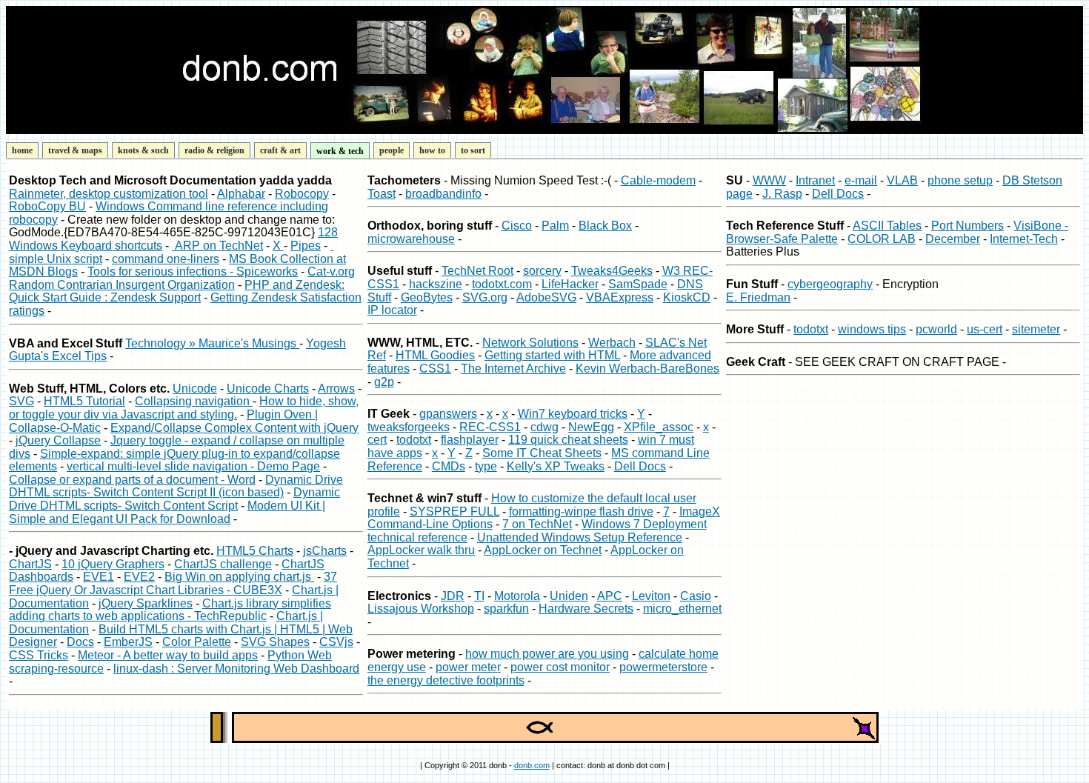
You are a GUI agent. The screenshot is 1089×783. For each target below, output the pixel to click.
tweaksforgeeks (408, 427)
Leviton (651, 596)
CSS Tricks (38, 655)
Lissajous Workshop (420, 608)
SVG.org (484, 297)
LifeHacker (570, 284)
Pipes (305, 245)
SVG (21, 401)
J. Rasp (782, 193)
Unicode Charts (268, 388)
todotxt (413, 439)
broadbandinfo (443, 193)
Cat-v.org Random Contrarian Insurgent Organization (182, 278)
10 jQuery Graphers (112, 564)
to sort (473, 150)
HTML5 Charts (254, 550)
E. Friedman (758, 297)
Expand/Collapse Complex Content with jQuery (234, 428)
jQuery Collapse (58, 440)
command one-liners (165, 259)
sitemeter (1036, 329)
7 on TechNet (537, 524)
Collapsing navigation (194, 401)
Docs (80, 642)
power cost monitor (560, 667)
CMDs (448, 466)
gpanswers (448, 413)
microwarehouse (411, 239)
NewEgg (591, 427)
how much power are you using (547, 653)
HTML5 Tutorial (84, 401)
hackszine (435, 284)
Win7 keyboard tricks (572, 413)
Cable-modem (658, 180)
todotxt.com (502, 284)
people (391, 150)
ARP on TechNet (217, 245)
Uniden (569, 596)
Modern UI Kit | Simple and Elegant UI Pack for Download (167, 512)
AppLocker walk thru (421, 550)
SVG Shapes (275, 642)
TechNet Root (477, 270)
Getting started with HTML (552, 355)
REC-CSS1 (490, 427)
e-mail (861, 180)
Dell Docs (640, 466)
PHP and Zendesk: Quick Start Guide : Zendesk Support (176, 291)
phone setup (960, 180)
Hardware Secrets (586, 608)
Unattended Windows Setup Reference (579, 537)
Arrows (336, 388)
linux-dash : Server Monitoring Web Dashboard (236, 668)
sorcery (542, 270)
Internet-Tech (1024, 239)
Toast (381, 193)
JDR (452, 596)
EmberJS (128, 642)
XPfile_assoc (658, 427)
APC (609, 596)
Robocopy (302, 193)
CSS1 (435, 368)
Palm (555, 225)
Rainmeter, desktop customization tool (108, 193)
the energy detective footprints (445, 680)
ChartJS (30, 564)
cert (377, 439)
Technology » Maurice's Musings (212, 343)
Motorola (517, 596)
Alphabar (241, 193)
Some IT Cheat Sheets (542, 453)
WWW (769, 180)
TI (479, 596)
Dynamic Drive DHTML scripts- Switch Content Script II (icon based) (176, 486)
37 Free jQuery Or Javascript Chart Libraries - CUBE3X (173, 583)
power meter (468, 667)
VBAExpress (619, 297)
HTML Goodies (435, 355)
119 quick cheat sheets (568, 439)
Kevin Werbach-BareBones (647, 368)
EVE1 (98, 576)
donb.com (532, 765)
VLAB (902, 180)
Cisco (517, 225)
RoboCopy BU (47, 206)
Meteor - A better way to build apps (168, 655)
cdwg (544, 427)
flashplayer (470, 439)
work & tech (340, 151)
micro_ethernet (682, 608)
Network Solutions (530, 342)
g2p (384, 382)
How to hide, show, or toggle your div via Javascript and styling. (184, 408)
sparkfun (506, 608)
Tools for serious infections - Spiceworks (192, 271)
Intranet (815, 180)
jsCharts (325, 550)
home (22, 150)
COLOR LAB (881, 239)
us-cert (984, 329)
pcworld (936, 329)
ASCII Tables (887, 225)
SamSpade (637, 284)
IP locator (392, 310)
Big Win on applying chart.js (239, 576)
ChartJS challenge (223, 564)
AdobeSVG (546, 297)
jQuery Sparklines (146, 603)
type (486, 466)
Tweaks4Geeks (612, 270)
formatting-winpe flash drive (581, 511)
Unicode (195, 388)
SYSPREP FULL (454, 511)
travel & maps (75, 150)
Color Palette (196, 642)
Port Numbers (967, 225)
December (952, 239)
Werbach (612, 342)
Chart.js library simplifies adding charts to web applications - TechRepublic (170, 610)
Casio (695, 596)
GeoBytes (427, 297)
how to (432, 150)
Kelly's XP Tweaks (556, 466)
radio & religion (214, 150)
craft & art (280, 150)
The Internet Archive (513, 368)
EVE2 (139, 576)
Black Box (605, 225)
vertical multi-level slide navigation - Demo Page (193, 466)
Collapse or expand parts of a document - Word (132, 479)
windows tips (872, 329)
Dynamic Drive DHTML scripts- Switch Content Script (174, 499)
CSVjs (336, 642)
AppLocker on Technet (543, 550)
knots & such (143, 150)
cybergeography (830, 284)
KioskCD (686, 297)
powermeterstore (663, 667)
